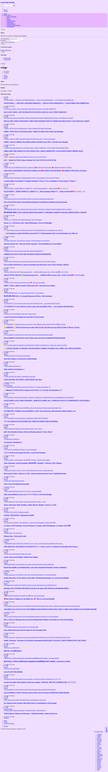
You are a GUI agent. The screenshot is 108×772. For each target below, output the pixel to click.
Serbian (99, 763)
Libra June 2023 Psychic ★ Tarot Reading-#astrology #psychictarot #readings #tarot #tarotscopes (35, 202)
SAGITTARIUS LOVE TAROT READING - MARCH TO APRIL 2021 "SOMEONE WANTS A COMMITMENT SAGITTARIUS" (47, 400)
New (8, 18)
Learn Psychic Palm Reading (13, 672)
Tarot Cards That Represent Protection (16, 484)
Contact (6, 722)
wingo (7, 106)
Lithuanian (99, 754)
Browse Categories (11, 16)
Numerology (10, 22)
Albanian (99, 734)
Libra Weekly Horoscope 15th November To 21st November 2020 (25, 630)
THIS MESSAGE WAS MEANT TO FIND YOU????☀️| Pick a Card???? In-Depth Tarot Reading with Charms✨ (41, 546)
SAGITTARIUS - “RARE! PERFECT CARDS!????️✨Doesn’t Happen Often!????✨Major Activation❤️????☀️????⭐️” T (44, 191)
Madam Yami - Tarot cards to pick (15, 536)
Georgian (99, 748)
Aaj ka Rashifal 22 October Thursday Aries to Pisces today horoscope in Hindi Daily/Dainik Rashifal (36, 692)
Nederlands (100, 755)
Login (2, 42)
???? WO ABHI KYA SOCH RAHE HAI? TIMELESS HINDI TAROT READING (31, 421)
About (5, 78)
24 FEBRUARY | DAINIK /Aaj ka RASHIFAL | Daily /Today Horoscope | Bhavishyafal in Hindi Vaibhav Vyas (40, 411)
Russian (99, 761)
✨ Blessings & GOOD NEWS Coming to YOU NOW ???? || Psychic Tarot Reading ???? (33, 390)
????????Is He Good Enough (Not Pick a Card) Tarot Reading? (25, 452)
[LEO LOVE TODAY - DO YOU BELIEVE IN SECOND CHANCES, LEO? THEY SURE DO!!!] (30, 109)
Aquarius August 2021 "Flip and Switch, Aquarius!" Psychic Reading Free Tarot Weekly (33, 244)
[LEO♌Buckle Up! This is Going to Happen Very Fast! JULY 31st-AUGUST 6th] (25, 157)
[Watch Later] (7, 97)
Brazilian (99, 738)
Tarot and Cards (11, 23)
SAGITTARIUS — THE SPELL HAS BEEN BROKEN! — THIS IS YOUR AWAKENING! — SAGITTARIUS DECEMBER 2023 (46, 103)
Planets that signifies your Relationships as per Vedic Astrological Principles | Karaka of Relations (35, 567)
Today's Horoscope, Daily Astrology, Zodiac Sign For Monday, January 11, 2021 (30, 505)
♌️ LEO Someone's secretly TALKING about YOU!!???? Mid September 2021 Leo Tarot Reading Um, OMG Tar (41, 233)
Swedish (99, 767)
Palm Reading (10, 26)
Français (99, 747)
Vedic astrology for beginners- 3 (14, 369)
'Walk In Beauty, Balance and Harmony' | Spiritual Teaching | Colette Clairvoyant (30, 713)
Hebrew (99, 751)
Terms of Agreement (9, 723)
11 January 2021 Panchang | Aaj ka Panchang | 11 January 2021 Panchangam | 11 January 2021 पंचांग (37, 525)
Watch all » (6, 718)
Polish (98, 757)
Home (5, 14)
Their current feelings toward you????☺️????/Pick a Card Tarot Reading (28, 494)
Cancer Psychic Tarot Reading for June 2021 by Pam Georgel (24, 317)
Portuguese (100, 758)
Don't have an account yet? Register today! (11, 36)
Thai (98, 770)
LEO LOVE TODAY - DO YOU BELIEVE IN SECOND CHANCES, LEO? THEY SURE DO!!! (35, 112)
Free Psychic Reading (8, 2)
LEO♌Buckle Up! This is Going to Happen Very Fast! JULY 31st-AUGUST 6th (30, 160)
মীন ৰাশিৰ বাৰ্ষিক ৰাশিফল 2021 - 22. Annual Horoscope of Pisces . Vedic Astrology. (28, 296)
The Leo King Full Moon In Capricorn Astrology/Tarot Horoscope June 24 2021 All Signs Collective (36, 264)
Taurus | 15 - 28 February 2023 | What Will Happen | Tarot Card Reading (28, 223)
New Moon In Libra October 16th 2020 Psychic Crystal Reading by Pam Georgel (30, 703)
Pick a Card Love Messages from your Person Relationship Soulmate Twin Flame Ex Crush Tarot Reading (38, 619)
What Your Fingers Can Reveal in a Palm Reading (20, 359)
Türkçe (99, 768)
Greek (98, 750)
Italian (98, 753)
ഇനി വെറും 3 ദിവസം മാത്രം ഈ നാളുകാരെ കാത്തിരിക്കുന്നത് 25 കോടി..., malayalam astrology (37, 661)
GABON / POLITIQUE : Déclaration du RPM (19, 515)
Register (6, 11)
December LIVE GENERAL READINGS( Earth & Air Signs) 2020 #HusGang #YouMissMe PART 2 (36, 588)
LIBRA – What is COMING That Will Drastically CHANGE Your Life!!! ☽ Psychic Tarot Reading (36, 142)
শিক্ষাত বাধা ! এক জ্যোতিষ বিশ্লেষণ (12, 651)
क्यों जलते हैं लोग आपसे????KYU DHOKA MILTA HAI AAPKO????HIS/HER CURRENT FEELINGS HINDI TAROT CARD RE (45, 212)
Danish (99, 743)
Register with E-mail (6, 50)
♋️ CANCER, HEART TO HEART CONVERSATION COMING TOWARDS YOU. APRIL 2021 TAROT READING (42, 348)
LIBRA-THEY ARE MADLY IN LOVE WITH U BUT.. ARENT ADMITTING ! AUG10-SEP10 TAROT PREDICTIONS (43, 151)
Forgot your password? (9, 42)
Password (3, 40)
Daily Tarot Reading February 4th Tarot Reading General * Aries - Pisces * (28, 432)
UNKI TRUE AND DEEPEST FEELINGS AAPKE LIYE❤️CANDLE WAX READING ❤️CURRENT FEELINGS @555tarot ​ (45, 170)
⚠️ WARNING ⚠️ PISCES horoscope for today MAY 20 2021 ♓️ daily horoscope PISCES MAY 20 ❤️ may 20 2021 (42, 327)
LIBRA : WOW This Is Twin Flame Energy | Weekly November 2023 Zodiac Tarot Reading (33, 131)
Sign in (5, 9)
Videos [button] (5, 15)
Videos (5, 75)
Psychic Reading (11, 21)
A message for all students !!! (13, 442)
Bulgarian (99, 740)
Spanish (99, 765)
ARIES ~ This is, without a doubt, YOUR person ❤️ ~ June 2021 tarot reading (29, 285)
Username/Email (5, 38)
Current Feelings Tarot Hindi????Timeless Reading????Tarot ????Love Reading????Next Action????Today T (40, 181)
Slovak (98, 764)
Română (99, 760)
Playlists (6, 77)
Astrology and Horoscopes (13, 25)
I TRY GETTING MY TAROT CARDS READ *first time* (23, 379)
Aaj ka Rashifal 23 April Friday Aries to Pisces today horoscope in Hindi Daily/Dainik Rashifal (34, 338)
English (101, 731)
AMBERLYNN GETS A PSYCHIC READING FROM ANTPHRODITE (27, 254)
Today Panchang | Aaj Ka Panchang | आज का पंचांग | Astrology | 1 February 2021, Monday (33, 463)
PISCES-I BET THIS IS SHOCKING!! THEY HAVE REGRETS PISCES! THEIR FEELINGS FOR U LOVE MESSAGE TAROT (47, 121)
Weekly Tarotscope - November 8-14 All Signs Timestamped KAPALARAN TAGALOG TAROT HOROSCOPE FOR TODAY (45, 640)
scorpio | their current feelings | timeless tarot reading (21, 557)
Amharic (99, 735)
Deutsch (99, 744)
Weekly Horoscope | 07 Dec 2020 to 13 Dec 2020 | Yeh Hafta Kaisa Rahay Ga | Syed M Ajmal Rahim (36, 578)
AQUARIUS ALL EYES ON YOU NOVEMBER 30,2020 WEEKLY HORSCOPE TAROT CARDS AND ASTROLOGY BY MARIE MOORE (50, 609)
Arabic (98, 737)
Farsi (98, 745)
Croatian (99, 741)
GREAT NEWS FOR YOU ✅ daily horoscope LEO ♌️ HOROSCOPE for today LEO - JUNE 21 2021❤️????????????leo (44, 275)
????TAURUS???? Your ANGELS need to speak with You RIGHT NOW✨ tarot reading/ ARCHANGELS (39, 306)
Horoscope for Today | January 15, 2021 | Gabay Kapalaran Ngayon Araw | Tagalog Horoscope (35, 473)
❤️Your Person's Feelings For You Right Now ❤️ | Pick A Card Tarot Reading (29, 599)
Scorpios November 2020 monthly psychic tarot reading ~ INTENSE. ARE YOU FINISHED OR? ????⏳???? (40, 682)
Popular (9, 19)
